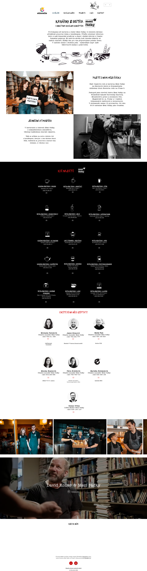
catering (53, 380)
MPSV (101, 380)
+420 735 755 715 (73, 375)
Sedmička (97, 380)
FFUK (100, 343)
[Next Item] (144, 436)
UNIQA (44, 380)
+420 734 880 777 (73, 337)
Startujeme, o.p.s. (86, 556)
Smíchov (97, 343)
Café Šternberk (48, 343)
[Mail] (46, 193)
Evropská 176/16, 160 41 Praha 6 (99, 293)
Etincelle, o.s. (88, 558)
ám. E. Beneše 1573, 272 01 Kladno (47, 295)
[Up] (71, 563)
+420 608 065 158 (99, 375)
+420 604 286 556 (48, 375)
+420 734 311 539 (49, 337)
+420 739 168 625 (99, 336)
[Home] (76, 563)
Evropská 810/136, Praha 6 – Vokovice (72, 216)
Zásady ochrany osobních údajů (73, 568)
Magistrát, (66, 343)
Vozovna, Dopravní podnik (76, 343)
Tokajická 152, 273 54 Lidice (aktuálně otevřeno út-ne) (73, 293)
